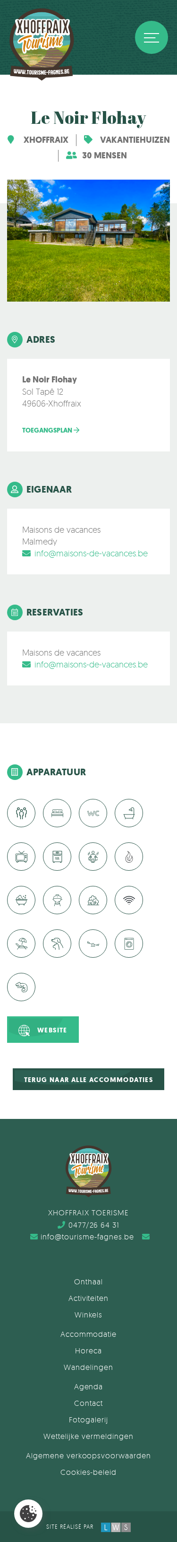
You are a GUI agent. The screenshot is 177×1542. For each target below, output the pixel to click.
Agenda (88, 1386)
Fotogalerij (88, 1419)
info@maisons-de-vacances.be (91, 553)
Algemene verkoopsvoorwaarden (88, 1455)
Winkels (89, 1314)
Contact (88, 1403)
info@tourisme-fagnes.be (87, 1236)
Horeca (88, 1350)
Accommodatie (88, 1334)
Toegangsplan (48, 430)
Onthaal (88, 1281)
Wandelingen (88, 1367)
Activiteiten (88, 1298)
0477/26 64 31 (93, 1225)
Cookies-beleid (88, 1472)
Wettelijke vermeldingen (88, 1436)
